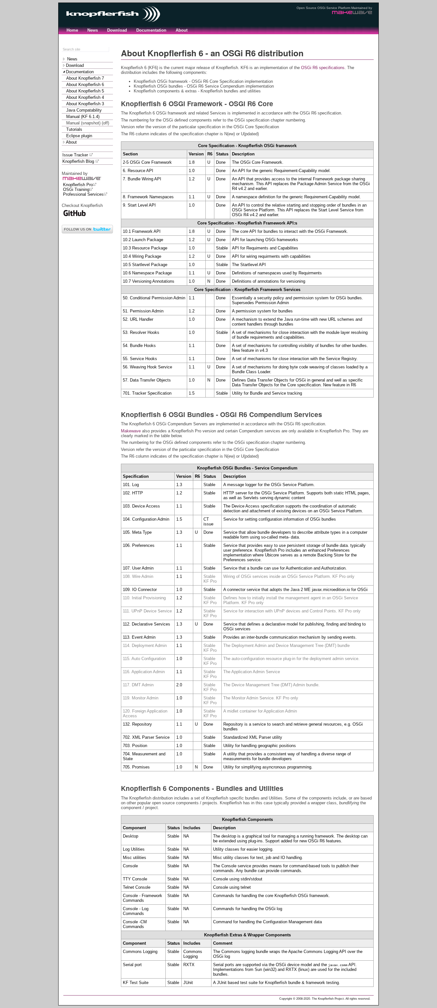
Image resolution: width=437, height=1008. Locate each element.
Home (72, 30)
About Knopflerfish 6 (85, 84)
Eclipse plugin (79, 135)
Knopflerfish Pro (78, 184)
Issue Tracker (75, 155)
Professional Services (83, 194)
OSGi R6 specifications (323, 67)
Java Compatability (84, 110)
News (92, 30)
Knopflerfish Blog (78, 161)
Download (117, 30)
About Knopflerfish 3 (85, 103)
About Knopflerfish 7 (85, 78)
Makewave (131, 431)
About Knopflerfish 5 (85, 91)
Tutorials (74, 129)
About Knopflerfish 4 (85, 97)
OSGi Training (76, 189)
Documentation (151, 30)
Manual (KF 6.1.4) (82, 116)
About (181, 30)
